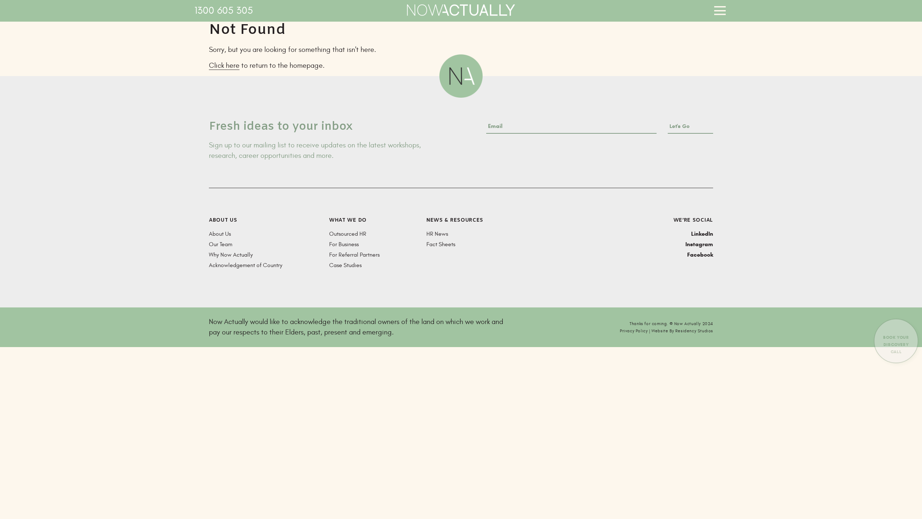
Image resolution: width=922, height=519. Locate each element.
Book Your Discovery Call (896, 344)
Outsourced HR (347, 234)
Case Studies (345, 265)
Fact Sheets (440, 244)
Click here (224, 65)
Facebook (700, 254)
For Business (344, 244)
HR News (437, 234)
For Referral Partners (354, 255)
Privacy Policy (634, 330)
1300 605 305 (223, 11)
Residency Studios (694, 330)
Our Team (220, 244)
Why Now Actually (231, 255)
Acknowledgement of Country (245, 265)
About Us (220, 234)
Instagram (699, 244)
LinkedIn (702, 233)
